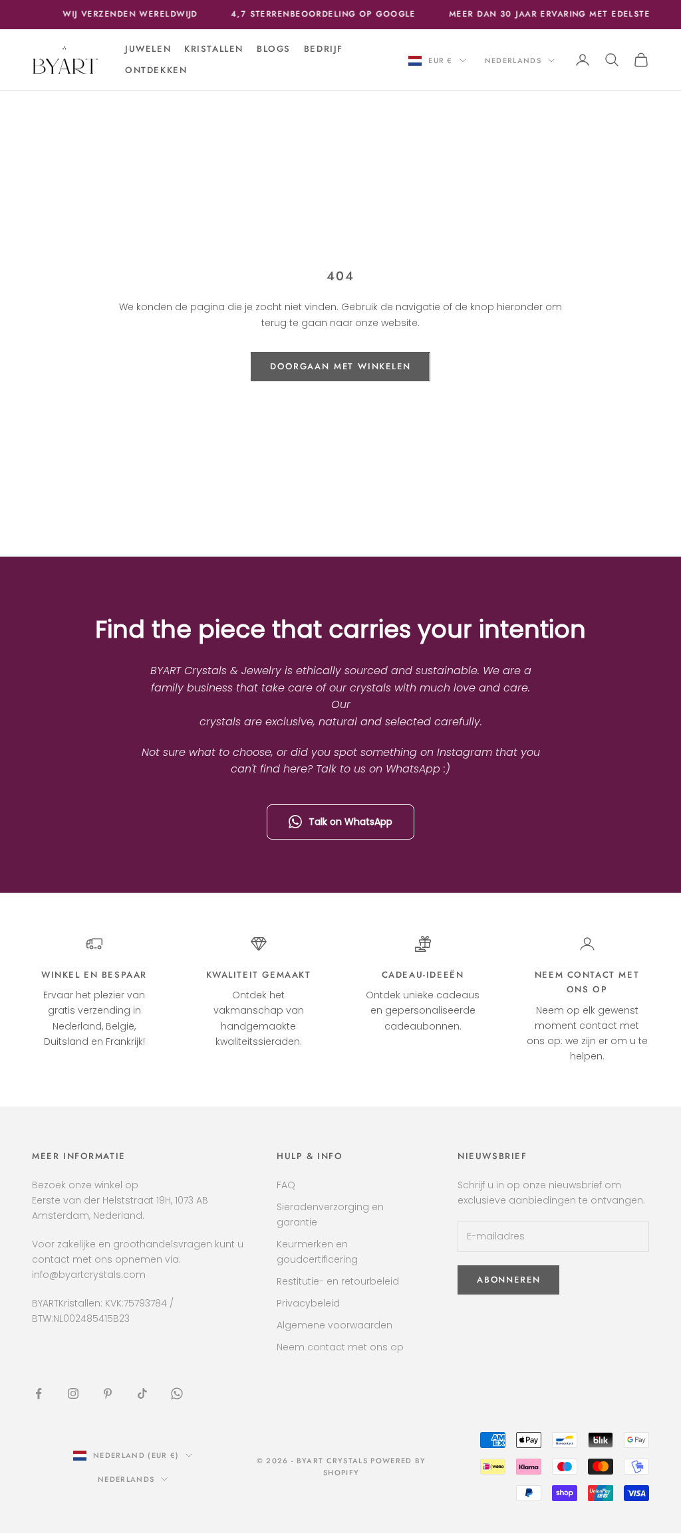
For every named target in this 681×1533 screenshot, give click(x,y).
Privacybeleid (308, 1303)
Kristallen (213, 49)
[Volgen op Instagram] (73, 1393)
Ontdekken (156, 70)
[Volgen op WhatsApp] (177, 1393)
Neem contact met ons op (340, 1347)
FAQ (286, 1185)
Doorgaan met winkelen (340, 366)
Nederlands (513, 60)
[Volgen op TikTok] (142, 1393)
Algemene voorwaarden (334, 1325)
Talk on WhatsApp (350, 821)
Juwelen (148, 49)
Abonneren (508, 1279)
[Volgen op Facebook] (38, 1393)
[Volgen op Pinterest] (107, 1393)
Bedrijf (323, 49)
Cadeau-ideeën (423, 974)
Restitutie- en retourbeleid (338, 1281)
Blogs (274, 49)
